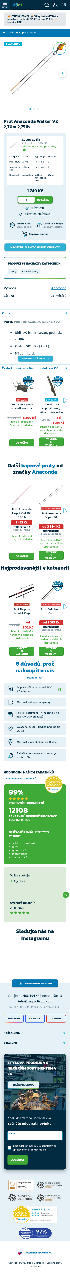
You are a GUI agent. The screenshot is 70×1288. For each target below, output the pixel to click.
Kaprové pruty (30, 271)
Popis (6, 313)
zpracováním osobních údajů (29, 1149)
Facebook (35, 1018)
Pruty (13, 271)
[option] (35, 73)
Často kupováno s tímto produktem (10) (31, 368)
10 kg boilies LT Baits (46, 16)
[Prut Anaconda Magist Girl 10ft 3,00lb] (21, 496)
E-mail (12, 1133)
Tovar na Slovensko (38, 1253)
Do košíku (43, 200)
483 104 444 (32, 995)
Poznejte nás (35, 678)
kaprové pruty (38, 465)
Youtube (56, 1018)
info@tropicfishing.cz (35, 1001)
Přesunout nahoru (38, 983)
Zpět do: (22, 33)
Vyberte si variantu (51, 441)
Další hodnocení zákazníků (20, 779)
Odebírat (17, 1159)
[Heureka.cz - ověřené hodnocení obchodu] (53, 784)
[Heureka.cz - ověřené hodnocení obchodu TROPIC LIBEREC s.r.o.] (35, 1214)
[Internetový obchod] (17, 5)
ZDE (19, 22)
